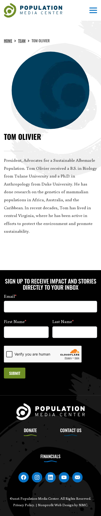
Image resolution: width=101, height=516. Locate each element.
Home (8, 40)
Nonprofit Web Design (56, 505)
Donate (30, 430)
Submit (14, 373)
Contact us (70, 430)
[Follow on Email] (77, 477)
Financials (50, 456)
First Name (15, 321)
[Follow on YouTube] (64, 477)
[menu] (93, 10)
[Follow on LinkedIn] (50, 477)
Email (10, 296)
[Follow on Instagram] (37, 477)
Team (22, 40)
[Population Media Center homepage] (33, 10)
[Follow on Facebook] (23, 477)
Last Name (63, 321)
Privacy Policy (23, 505)
